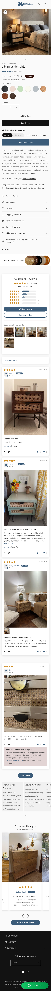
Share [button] (6, 249)
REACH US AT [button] (10, 942)
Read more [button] (8, 543)
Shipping (16, 79)
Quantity (5, 102)
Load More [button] (25, 775)
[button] (5, 4)
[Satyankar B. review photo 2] (7, 631)
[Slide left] (20, 59)
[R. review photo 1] (25, 703)
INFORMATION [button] (11, 936)
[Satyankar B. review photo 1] (25, 599)
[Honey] (5, 96)
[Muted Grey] (36, 89)
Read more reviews (25, 922)
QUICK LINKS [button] (10, 948)
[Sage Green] (20, 89)
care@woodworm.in (14, 760)
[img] (9, 370)
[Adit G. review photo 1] (25, 407)
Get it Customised (25, 142)
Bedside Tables (29, 178)
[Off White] (28, 89)
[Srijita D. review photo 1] (25, 498)
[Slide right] (31, 59)
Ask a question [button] (25, 315)
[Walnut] (13, 96)
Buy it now (25, 123)
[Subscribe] (38, 963)
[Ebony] (5, 89)
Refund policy (17, 984)
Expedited (18, 135)
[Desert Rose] (13, 89)
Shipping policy (19, 988)
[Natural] (43, 89)
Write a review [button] (25, 309)
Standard (7, 135)
